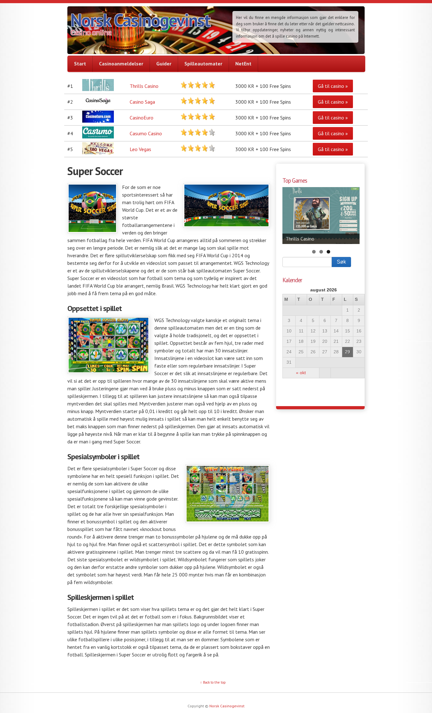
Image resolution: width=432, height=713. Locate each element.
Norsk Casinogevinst (140, 20)
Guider (163, 63)
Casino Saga (142, 102)
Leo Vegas (140, 149)
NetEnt (243, 63)
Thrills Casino (144, 86)
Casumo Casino (146, 133)
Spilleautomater (203, 63)
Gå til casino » (333, 86)
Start (80, 63)
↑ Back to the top (213, 682)
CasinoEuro (141, 117)
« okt (301, 372)
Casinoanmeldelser (121, 63)
